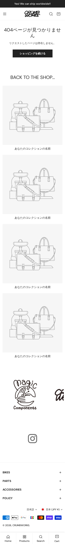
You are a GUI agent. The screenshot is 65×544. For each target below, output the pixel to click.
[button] (58, 14)
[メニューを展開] (5, 14)
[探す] (51, 14)
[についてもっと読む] (25, 395)
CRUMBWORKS (20, 525)
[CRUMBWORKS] (32, 13)
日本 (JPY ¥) (52, 509)
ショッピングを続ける (33, 53)
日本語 (30, 509)
